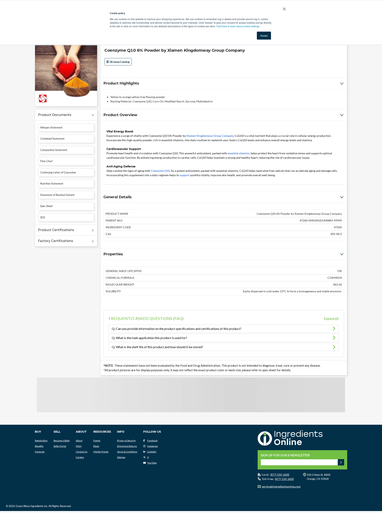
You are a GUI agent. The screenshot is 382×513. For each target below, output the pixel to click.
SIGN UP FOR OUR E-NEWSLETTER (285, 455)
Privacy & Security (126, 440)
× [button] (283, 7)
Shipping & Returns (127, 446)
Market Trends (100, 451)
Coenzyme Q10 (160, 170)
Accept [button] (264, 35)
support (184, 175)
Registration (41, 440)
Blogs (96, 446)
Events (96, 440)
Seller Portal (60, 446)
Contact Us (81, 451)
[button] (66, 115)
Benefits (39, 446)
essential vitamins (238, 153)
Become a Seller (62, 440)
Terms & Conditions (127, 451)
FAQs (79, 446)
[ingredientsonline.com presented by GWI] (304, 438)
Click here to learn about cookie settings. (238, 26)
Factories (40, 451)
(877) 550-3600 (279, 474)
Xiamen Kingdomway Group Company (210, 135)
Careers (80, 457)
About (79, 440)
